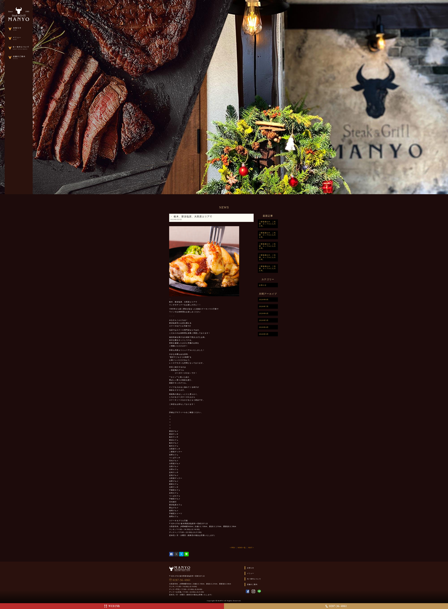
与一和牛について (254, 579)
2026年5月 (264, 320)
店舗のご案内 (252, 584)
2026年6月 (264, 313)
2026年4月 (264, 327)
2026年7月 (264, 306)
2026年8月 (264, 299)
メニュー (250, 573)
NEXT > (251, 547)
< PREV (232, 547)
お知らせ (262, 285)
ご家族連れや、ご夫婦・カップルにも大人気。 (267, 223)
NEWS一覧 (242, 547)
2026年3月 (264, 334)
